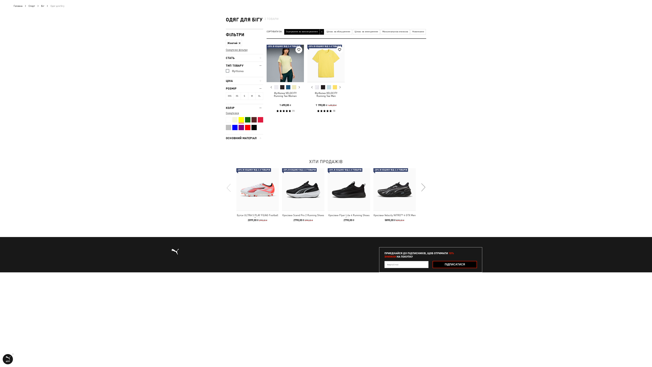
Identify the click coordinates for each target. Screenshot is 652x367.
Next (299, 87)
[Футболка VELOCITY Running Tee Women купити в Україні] (285, 63)
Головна (18, 6)
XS (237, 96)
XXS (229, 96)
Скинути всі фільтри (237, 49)
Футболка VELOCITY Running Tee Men (326, 94)
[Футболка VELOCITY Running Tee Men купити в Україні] (326, 63)
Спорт (32, 6)
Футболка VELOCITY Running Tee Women (285, 94)
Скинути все (232, 113)
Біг (42, 6)
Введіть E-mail (393, 265)
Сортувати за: (274, 32)
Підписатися (455, 264)
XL (259, 96)
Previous (271, 87)
